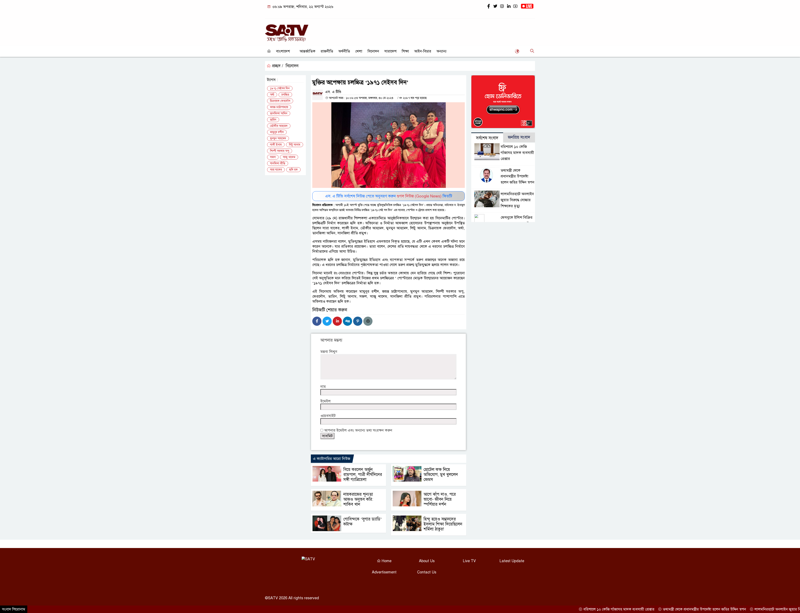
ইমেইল (325, 401)
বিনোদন (373, 51)
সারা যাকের (276, 169)
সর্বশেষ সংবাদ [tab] (487, 138)
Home (386, 561)
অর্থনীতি (344, 51)
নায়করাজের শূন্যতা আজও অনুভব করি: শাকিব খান (358, 499)
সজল (273, 157)
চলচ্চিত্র (285, 94)
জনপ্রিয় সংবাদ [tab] (519, 137)
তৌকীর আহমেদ (279, 126)
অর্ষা (272, 94)
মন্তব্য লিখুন (328, 351)
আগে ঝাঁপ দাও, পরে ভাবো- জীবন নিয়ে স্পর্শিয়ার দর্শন (440, 499)
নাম (323, 386)
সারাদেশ (390, 51)
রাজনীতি (327, 51)
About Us (427, 561)
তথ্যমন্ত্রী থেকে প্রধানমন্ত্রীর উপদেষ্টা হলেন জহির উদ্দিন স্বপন (517, 176)
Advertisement (384, 572)
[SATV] (286, 31)
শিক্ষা (405, 51)
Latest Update (512, 561)
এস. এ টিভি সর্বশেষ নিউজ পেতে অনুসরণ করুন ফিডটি (388, 196)
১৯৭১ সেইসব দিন (280, 88)
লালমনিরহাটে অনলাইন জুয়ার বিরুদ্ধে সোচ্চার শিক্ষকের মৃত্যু (517, 200)
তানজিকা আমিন (278, 113)
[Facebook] (316, 321)
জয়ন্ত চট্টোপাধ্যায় (279, 107)
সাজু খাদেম (289, 157)
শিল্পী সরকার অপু (279, 151)
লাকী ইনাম (276, 144)
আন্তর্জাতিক (307, 51)
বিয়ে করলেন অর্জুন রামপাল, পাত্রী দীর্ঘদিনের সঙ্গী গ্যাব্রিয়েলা (362, 474)
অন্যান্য (441, 51)
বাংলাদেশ (283, 51)
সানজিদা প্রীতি (277, 163)
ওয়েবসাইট (328, 415)
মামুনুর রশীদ (277, 132)
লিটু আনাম (294, 144)
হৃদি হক (293, 169)
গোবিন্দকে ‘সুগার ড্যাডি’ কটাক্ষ (362, 522)
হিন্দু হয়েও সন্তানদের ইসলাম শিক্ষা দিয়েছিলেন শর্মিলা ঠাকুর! (443, 524)
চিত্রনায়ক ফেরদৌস (280, 101)
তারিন (273, 119)
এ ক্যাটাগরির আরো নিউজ (331, 458)
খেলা (358, 51)
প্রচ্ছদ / (277, 66)
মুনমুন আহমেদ (278, 138)
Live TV (469, 561)
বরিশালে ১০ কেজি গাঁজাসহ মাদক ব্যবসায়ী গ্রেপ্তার (517, 152)
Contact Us (426, 572)
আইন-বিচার (422, 51)
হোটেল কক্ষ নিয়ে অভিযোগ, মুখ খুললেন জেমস (441, 474)
